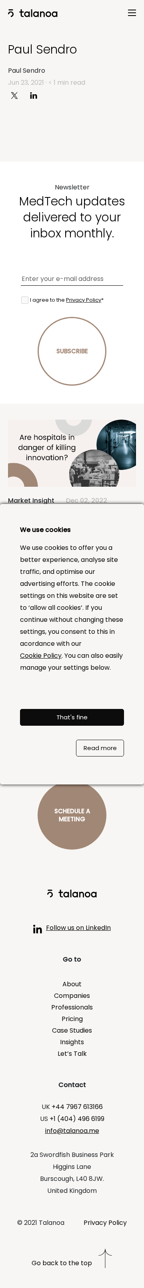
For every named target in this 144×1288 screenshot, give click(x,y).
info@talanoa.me (72, 1130)
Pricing (72, 1018)
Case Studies (72, 1030)
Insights (72, 1042)
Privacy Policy (83, 300)
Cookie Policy (41, 655)
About (72, 984)
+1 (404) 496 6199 (77, 1118)
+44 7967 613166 (77, 1106)
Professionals (72, 1007)
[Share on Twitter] (17, 95)
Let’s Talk (72, 1053)
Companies (72, 995)
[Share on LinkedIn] (36, 95)
